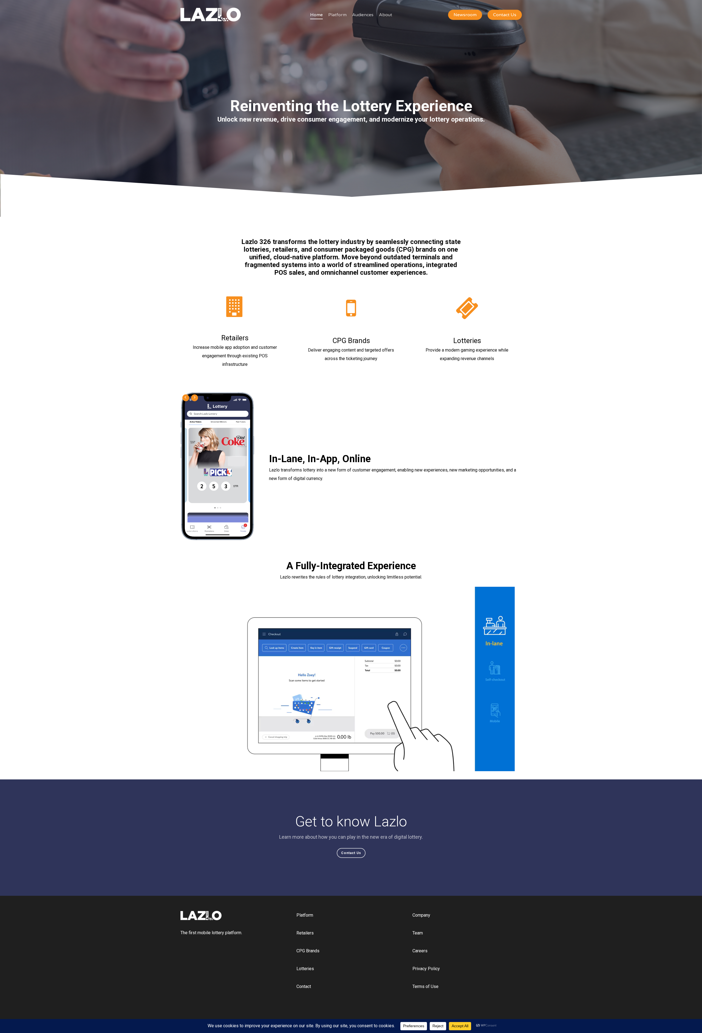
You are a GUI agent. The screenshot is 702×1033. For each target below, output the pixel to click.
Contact (303, 986)
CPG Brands (307, 950)
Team (417, 933)
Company (421, 915)
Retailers (305, 933)
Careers (420, 950)
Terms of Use (425, 986)
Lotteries (305, 968)
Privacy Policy (426, 968)
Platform (304, 915)
